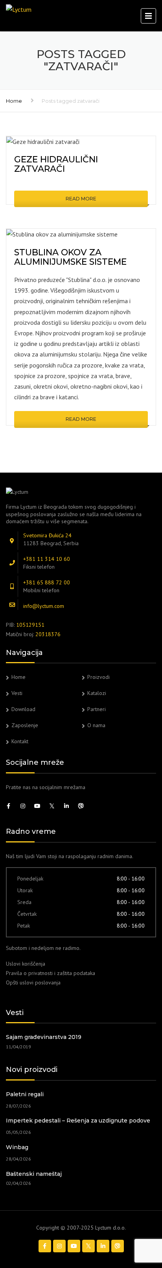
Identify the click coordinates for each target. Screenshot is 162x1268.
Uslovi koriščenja (25, 963)
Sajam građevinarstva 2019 (43, 1037)
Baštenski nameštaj (34, 1173)
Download (23, 709)
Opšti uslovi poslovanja (33, 982)
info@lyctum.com (43, 605)
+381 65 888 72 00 (46, 582)
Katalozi (96, 693)
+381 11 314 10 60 (46, 558)
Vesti (16, 693)
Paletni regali (25, 1094)
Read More (81, 199)
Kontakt (19, 741)
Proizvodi (98, 676)
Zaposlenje (24, 725)
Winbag (17, 1147)
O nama (96, 725)
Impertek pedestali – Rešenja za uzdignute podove (78, 1120)
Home (14, 101)
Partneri (96, 709)
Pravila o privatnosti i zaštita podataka (50, 973)
